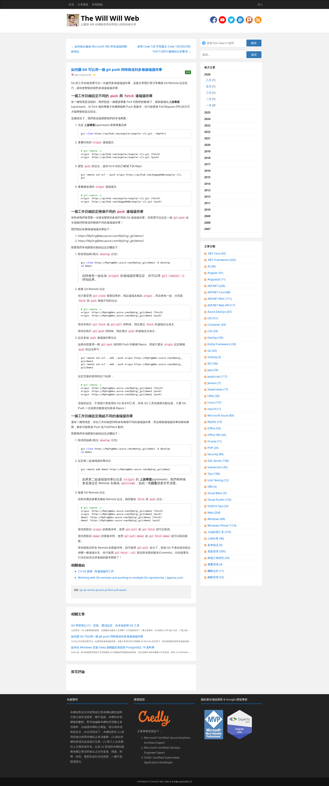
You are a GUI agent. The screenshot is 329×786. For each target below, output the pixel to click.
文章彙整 (82, 4)
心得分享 (216, 538)
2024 (207, 119)
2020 (207, 145)
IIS (213, 363)
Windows (216, 519)
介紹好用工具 (219, 532)
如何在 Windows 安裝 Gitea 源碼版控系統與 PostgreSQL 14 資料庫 (112, 647)
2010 (207, 209)
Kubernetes (218, 389)
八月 (208, 80)
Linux (214, 402)
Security (215, 454)
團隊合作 (216, 571)
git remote (89, 589)
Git (212, 351)
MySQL (215, 422)
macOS (214, 409)
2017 (207, 164)
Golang (214, 357)
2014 (207, 184)
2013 (207, 190)
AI (212, 266)
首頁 (71, 4)
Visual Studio (219, 499)
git (81, 589)
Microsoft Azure (221, 415)
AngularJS (217, 279)
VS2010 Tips (218, 506)
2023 (207, 125)
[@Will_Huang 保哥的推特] (231, 19)
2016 (207, 171)
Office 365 (217, 435)
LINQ (214, 396)
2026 (209, 89)
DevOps (215, 338)
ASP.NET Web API (221, 305)
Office (214, 428)
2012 (207, 196)
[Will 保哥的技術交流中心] (213, 19)
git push (99, 589)
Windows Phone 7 (222, 525)
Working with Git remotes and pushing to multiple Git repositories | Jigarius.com (130, 577)
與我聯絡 (97, 4)
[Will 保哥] (222, 19)
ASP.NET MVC (220, 299)
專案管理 (215, 564)
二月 (208, 99)
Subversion (218, 467)
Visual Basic (217, 493)
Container (217, 325)
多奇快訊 (215, 545)
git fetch (109, 589)
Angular (215, 273)
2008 (207, 223)
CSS (213, 331)
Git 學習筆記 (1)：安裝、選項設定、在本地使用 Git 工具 (105, 625)
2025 (207, 112)
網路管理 (216, 577)
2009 (207, 216)
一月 (208, 105)
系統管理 (217, 551)
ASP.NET (216, 286)
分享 (188, 72)
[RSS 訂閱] (258, 19)
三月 (208, 93)
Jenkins (214, 383)
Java (213, 370)
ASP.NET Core (219, 292)
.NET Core (217, 253)
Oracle (215, 441)
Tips (214, 474)
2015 (207, 177)
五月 (208, 86)
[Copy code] (188, 132)
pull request (120, 589)
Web (214, 513)
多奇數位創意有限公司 (182, 781)
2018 (207, 158)
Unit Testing (218, 480)
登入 (260, 4)
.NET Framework (222, 260)
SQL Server (218, 461)
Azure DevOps (219, 312)
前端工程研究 (218, 558)
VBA (212, 486)
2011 (207, 203)
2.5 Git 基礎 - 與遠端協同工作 (96, 571)
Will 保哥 (164, 781)
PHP (213, 448)
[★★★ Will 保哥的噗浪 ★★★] (249, 19)
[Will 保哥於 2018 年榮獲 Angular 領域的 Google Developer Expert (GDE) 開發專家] (239, 724)
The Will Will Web (110, 18)
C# (213, 318)
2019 (207, 151)
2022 (207, 132)
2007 (207, 229)
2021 (207, 138)
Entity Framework (222, 344)
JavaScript (217, 376)
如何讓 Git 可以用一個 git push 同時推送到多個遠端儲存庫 (116, 69)
